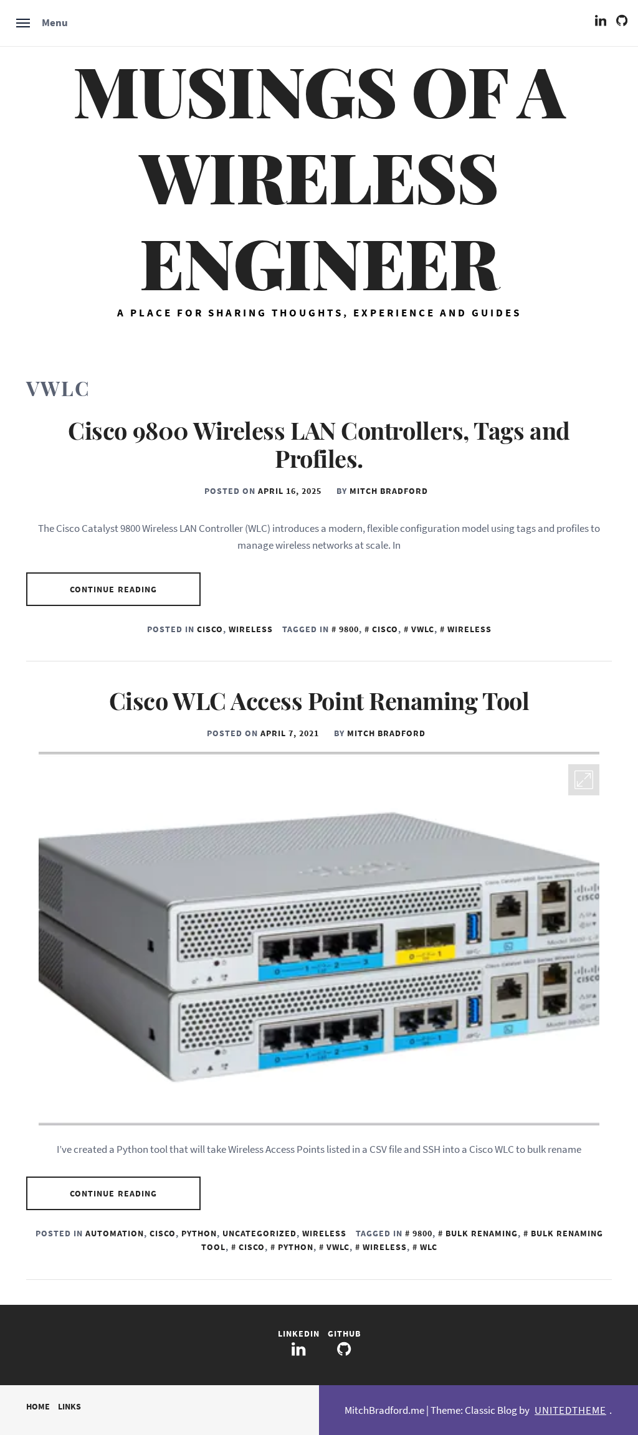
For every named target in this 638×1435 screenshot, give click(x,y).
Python (199, 1233)
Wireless (251, 629)
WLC (428, 1247)
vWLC (422, 629)
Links (69, 1406)
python (295, 1247)
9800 (349, 629)
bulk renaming (481, 1233)
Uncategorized (259, 1233)
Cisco (210, 629)
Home (38, 1406)
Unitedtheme (570, 1410)
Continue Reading (114, 589)
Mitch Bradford (389, 490)
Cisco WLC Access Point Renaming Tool (319, 700)
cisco (385, 629)
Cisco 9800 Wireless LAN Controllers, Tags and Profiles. (318, 444)
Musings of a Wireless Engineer (319, 176)
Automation (114, 1233)
